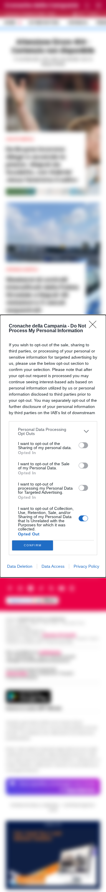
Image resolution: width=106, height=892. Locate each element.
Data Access (53, 566)
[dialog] (53, 446)
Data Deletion (19, 566)
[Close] (94, 326)
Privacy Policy (86, 566)
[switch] (83, 445)
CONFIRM (33, 545)
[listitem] (53, 431)
